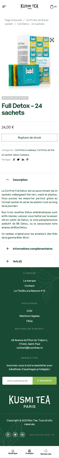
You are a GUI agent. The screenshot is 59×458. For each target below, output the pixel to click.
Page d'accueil (13, 20)
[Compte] (29, 450)
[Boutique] (12, 450)
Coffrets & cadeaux (25, 150)
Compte (29, 453)
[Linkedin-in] (22, 434)
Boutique (12, 453)
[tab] (29, 179)
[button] (52, 40)
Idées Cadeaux (21, 154)
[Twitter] (15, 434)
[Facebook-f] (8, 434)
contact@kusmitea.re (30, 347)
